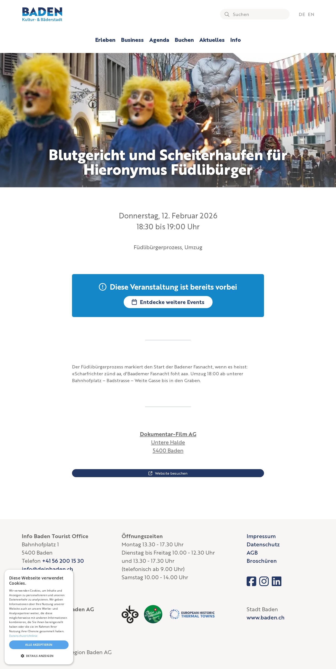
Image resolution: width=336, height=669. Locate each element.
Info (235, 40)
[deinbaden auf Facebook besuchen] (251, 581)
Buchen (184, 40)
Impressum (261, 536)
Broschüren (262, 561)
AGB (252, 552)
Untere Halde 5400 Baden (168, 442)
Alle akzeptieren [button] (38, 645)
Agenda (159, 40)
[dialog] (39, 617)
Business (132, 40)
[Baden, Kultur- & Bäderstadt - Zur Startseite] (42, 14)
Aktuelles (212, 40)
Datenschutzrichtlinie (23, 636)
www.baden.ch (266, 617)
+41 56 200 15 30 (63, 561)
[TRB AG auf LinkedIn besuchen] (276, 581)
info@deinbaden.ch (47, 569)
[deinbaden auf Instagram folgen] (264, 581)
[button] (39, 656)
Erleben (105, 40)
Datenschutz (263, 544)
